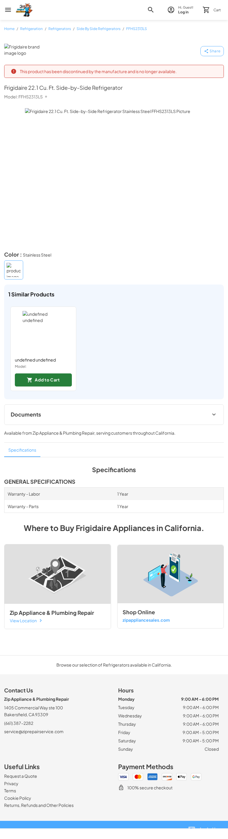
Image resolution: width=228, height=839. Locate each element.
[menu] (8, 10)
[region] (114, 348)
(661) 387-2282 (18, 723)
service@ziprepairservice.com (34, 731)
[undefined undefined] (43, 332)
